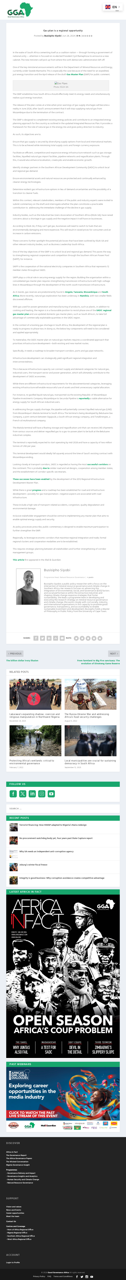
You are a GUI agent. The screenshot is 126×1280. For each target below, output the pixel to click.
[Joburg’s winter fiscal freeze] (14, 867)
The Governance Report (16, 1155)
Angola (69, 292)
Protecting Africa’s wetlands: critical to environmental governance (32, 762)
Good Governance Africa (58, 1272)
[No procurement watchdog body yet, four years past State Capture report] (14, 840)
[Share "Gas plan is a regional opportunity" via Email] (62, 638)
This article (18, 560)
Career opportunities (15, 1213)
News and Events (13, 1210)
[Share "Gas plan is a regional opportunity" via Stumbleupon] (55, 638)
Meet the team (12, 1216)
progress (36, 490)
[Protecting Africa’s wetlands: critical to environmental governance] (35, 740)
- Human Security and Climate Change (22, 1179)
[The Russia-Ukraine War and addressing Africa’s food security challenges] (90, 694)
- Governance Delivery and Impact (20, 1173)
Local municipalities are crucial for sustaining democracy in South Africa (90, 762)
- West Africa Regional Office (18, 1239)
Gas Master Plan (75, 74)
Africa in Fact (12, 1152)
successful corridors (97, 464)
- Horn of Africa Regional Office (19, 1229)
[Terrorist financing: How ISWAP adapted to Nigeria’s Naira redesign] (14, 827)
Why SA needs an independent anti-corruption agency (46, 851)
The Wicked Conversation (17, 1161)
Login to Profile (13, 1262)
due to (46, 468)
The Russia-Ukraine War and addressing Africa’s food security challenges (87, 715)
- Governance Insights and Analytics (21, 1176)
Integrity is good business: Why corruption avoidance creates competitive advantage (61, 878)
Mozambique (90, 292)
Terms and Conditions (63, 1276)
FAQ (49, 1276)
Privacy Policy (39, 1276)
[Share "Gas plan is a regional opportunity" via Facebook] (36, 638)
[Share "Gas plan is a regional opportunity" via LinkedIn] (49, 638)
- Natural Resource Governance (19, 1183)
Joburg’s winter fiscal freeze (33, 865)
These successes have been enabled (31, 479)
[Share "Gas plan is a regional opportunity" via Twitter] (42, 638)
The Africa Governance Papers (19, 1158)
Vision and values (13, 1206)
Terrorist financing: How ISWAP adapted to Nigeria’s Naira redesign (53, 825)
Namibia (84, 296)
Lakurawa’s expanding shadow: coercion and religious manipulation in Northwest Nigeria (35, 715)
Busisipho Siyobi (52, 36)
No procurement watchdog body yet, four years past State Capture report (56, 838)
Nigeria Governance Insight (18, 1165)
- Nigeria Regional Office (16, 1232)
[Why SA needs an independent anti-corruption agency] (14, 854)
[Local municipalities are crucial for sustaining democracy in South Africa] (90, 740)
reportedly (84, 398)
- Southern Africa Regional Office (20, 1236)
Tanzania (78, 292)
